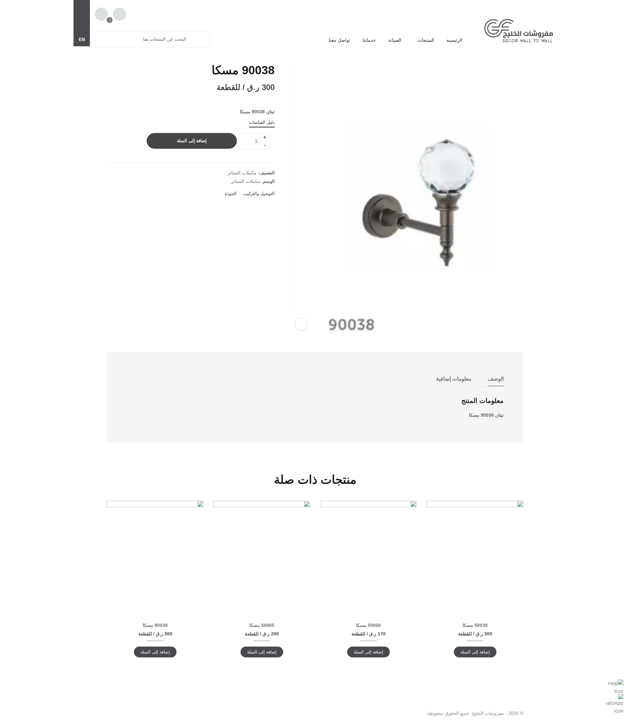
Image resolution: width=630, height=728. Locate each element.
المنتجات (425, 40)
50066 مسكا (368, 625)
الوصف (496, 379)
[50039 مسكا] (475, 553)
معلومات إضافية (454, 379)
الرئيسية (454, 40)
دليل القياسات (262, 122)
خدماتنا (369, 40)
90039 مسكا (155, 625)
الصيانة (394, 40)
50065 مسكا (261, 625)
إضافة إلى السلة (192, 140)
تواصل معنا (339, 40)
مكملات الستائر (242, 172)
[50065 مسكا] (261, 549)
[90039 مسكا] (155, 554)
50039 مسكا (475, 625)
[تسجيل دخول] (119, 14)
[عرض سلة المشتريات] (101, 14)
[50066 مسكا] (368, 549)
